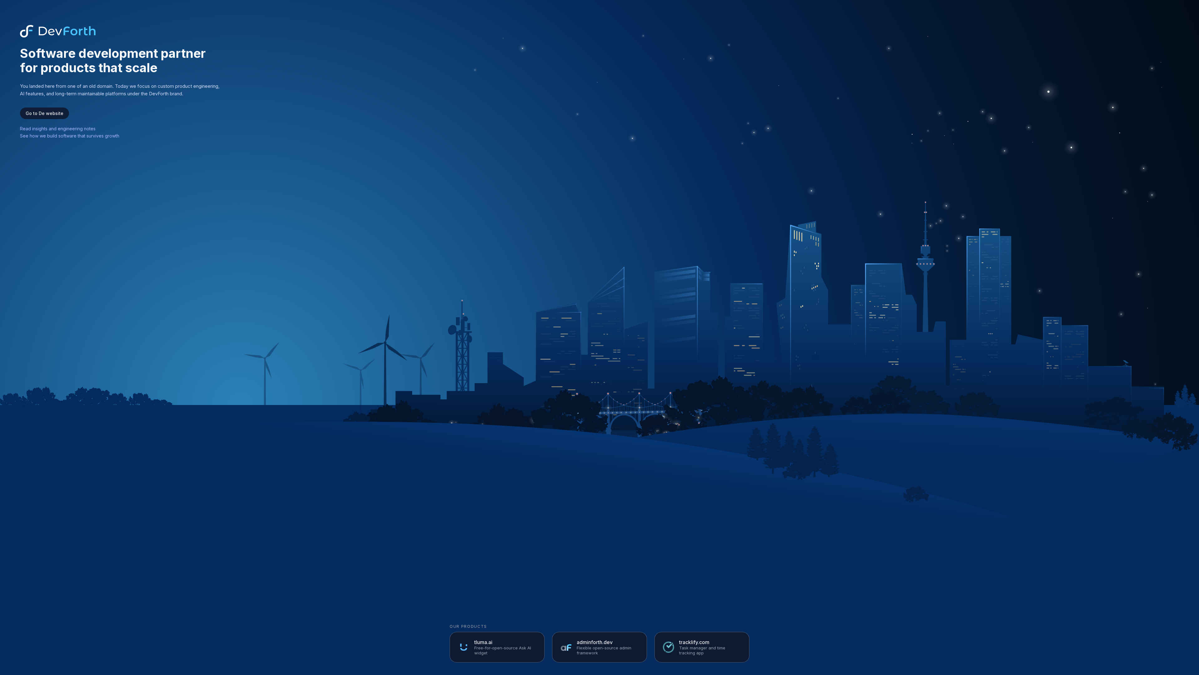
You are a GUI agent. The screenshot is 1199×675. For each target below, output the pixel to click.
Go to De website (44, 113)
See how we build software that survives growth (69, 135)
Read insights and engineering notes (58, 128)
